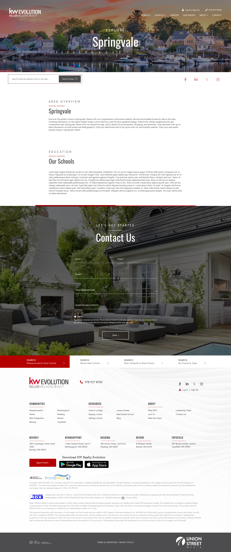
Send (114, 335)
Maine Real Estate (90, 363)
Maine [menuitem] (32, 414)
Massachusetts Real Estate (41, 363)
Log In (188, 10)
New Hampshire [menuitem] (36, 418)
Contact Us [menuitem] (181, 414)
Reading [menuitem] (61, 414)
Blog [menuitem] (119, 418)
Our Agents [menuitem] (189, 15)
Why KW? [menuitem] (152, 410)
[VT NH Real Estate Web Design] (173, 542)
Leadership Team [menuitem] (183, 410)
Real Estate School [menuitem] (125, 414)
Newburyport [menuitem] (63, 410)
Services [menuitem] (159, 15)
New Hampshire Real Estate (139, 363)
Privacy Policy (131, 497)
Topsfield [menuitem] (61, 422)
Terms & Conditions (107, 542)
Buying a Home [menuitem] (95, 414)
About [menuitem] (202, 15)
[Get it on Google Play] (71, 464)
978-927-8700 (215, 10)
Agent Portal (42, 462)
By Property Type (187, 363)
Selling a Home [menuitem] (95, 418)
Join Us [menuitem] (151, 414)
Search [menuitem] (145, 15)
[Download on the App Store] (97, 464)
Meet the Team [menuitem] (155, 418)
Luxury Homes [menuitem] (123, 410)
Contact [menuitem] (217, 15)
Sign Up (196, 10)
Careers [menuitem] (174, 15)
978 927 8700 (93, 382)
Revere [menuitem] (60, 418)
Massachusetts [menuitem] (36, 410)
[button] (70, 78)
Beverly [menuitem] (32, 422)
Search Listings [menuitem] (96, 410)
